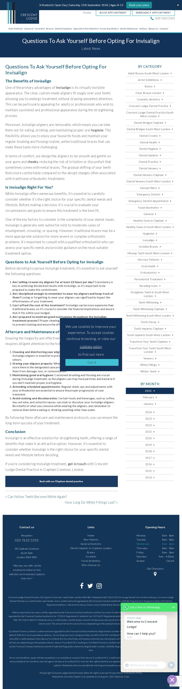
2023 (148, 418)
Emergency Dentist (148, 194)
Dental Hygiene (148, 148)
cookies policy (91, 346)
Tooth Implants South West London (148, 335)
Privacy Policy (116, 673)
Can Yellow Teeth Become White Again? (37, 497)
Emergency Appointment (153, 12)
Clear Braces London (148, 92)
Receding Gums (148, 285)
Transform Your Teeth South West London (150, 350)
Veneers (148, 358)
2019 (148, 444)
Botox (148, 86)
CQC (126, 676)
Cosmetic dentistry (148, 99)
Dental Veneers (148, 168)
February (148, 397)
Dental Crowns (148, 135)
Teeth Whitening (148, 302)
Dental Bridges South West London (148, 129)
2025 (148, 390)
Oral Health (148, 266)
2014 (148, 477)
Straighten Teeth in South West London (150, 294)
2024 (148, 412)
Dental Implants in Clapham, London (91, 548)
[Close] (178, 5)
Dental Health (148, 142)
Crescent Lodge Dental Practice (148, 105)
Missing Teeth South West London (148, 253)
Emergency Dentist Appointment (149, 201)
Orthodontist (148, 272)
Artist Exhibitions (148, 79)
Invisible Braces (148, 246)
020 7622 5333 (165, 18)
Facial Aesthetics (109, 28)
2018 (148, 451)
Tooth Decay (148, 322)
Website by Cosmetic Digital (66, 676)
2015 (148, 470)
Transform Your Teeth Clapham (148, 341)
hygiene (97, 130)
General (28, 28)
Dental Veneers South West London (148, 181)
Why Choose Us (91, 565)
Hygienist (148, 233)
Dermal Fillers (148, 187)
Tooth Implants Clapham (148, 328)
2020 (148, 438)
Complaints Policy (133, 673)
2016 (148, 464)
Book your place (139, 5)
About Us (153, 28)
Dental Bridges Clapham (148, 122)
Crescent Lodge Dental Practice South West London (149, 114)
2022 (148, 425)
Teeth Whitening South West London (148, 315)
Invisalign (63, 87)
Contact (164, 28)
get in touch (77, 464)
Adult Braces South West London (148, 73)
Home (87, 12)
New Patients (16, 28)
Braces (50, 28)
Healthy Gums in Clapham (148, 220)
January (148, 403)
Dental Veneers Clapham (148, 174)
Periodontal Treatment (148, 279)
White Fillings (148, 364)
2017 (148, 457)
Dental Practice (148, 161)
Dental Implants (64, 28)
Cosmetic (39, 28)
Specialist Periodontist (86, 28)
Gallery (143, 28)
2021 (148, 431)
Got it (91, 362)
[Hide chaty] (172, 680)
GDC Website (116, 676)
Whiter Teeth (148, 371)
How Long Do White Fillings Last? (90, 502)
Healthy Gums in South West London (148, 227)
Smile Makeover (129, 28)
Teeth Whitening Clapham (148, 309)
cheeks (33, 162)
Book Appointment (113, 12)
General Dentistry (91, 543)
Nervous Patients (148, 259)
